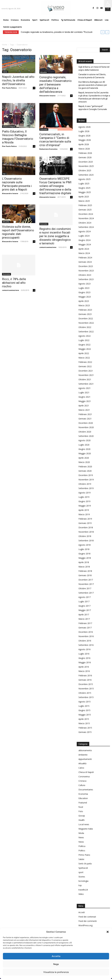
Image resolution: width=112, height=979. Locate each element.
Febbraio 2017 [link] (85, 623)
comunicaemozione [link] (47, 247)
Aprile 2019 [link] (83, 510)
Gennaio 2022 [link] (85, 366)
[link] (108, 4)
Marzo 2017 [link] (84, 618)
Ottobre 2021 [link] (84, 379)
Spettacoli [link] (83, 868)
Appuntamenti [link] (85, 759)
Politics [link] (81, 850)
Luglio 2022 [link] (83, 340)
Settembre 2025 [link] (86, 174)
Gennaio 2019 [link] (85, 523)
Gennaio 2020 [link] (85, 470)
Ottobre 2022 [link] (84, 327)
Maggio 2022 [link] (84, 349)
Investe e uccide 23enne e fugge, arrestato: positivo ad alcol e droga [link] (53, 32)
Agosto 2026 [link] (84, 127)
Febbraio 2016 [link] (85, 675)
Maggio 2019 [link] (84, 505)
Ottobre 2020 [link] (84, 431)
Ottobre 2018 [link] (84, 536)
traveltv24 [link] (83, 889)
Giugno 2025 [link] (84, 187)
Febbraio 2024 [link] (85, 257)
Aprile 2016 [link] (83, 666)
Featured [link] (82, 802)
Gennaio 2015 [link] (85, 732)
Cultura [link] (81, 785)
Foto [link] (80, 811)
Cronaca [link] (82, 780)
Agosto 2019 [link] (84, 492)
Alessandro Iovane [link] (47, 95)
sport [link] (80, 872)
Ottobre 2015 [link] (84, 693)
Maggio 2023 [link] (84, 296)
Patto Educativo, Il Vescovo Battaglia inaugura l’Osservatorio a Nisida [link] (17, 137)
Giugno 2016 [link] (84, 658)
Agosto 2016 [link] (84, 649)
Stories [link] (81, 876)
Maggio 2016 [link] (84, 662)
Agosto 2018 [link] (84, 544)
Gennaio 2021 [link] (85, 418)
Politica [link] (81, 846)
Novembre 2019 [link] (86, 479)
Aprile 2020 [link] (83, 457)
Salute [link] (81, 859)
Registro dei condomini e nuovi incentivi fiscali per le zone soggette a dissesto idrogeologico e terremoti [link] (55, 236)
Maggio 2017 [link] (84, 610)
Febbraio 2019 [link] (85, 518)
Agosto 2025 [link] (84, 179)
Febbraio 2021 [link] (85, 414)
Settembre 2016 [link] (86, 645)
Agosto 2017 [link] (84, 597)
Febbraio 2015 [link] (85, 727)
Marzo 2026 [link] (84, 148)
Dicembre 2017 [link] (85, 579)
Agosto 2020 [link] (84, 440)
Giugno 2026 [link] (84, 135)
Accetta (56, 956)
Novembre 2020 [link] (86, 427)
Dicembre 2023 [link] (85, 266)
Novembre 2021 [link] (86, 375)
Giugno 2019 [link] (84, 501)
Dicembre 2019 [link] (85, 475)
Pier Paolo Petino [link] (9, 88)
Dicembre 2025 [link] (85, 161)
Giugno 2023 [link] (84, 292)
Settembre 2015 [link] (86, 697)
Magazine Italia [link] (85, 828)
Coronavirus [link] (84, 776)
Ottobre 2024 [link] (84, 222)
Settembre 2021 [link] (86, 383)
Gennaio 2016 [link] (85, 679)
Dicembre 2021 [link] (85, 370)
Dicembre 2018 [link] (85, 527)
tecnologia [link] (83, 881)
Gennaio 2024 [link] (85, 261)
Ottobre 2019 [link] (84, 484)
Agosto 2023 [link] (84, 283)
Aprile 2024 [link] (83, 248)
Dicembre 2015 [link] (85, 684)
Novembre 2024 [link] (86, 218)
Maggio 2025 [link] (84, 192)
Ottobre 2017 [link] (84, 588)
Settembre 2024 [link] (86, 227)
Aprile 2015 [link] (83, 719)
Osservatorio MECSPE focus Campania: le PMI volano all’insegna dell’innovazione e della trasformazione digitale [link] (55, 186)
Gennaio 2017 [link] (85, 627)
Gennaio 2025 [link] (85, 209)
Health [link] (81, 820)
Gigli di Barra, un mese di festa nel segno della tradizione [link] (93, 68)
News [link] (81, 837)
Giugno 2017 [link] (84, 605)
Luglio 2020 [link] (83, 444)
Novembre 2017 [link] (86, 584)
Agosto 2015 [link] (84, 701)
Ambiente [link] (83, 754)
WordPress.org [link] (85, 925)
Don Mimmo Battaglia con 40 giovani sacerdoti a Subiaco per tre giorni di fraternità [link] (92, 85)
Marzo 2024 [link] (84, 253)
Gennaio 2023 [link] (85, 314)
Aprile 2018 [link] (83, 562)
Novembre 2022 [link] (86, 322)
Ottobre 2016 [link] (84, 640)
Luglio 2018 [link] (83, 549)
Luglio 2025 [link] (83, 183)
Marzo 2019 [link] (84, 514)
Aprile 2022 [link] (83, 353)
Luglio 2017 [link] (83, 601)
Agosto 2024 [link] (84, 231)
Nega (56, 964)
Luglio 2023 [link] (83, 288)
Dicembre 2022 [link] (85, 318)
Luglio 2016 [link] (83, 653)
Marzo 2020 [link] (84, 462)
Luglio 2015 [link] (83, 706)
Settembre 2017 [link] (86, 592)
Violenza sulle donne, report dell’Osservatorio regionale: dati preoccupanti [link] (18, 232)
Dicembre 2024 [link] (85, 214)
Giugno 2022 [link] (84, 344)
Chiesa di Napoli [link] (9, 127)
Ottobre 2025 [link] (84, 170)
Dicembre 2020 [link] (85, 423)
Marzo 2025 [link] (84, 201)
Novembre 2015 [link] (86, 688)
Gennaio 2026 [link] (85, 157)
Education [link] (83, 798)
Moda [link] (81, 833)
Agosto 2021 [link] (84, 388)
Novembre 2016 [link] (86, 636)
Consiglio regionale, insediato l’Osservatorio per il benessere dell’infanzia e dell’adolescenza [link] (55, 84)
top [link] (4, 174)
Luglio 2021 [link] (83, 392)
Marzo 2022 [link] (84, 357)
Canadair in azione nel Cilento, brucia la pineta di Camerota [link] (92, 76)
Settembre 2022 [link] (86, 331)
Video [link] (81, 894)
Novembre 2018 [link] (86, 531)
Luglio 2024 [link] (83, 235)
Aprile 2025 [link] (83, 196)
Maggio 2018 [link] (84, 558)
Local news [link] (83, 824)
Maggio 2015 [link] (84, 714)
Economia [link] (43, 129)
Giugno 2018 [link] (84, 553)
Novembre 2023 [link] (86, 270)
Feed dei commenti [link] (87, 921)
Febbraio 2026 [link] (85, 153)
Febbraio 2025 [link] (85, 205)
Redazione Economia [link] (48, 149)
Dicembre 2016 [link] (85, 632)
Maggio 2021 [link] (84, 401)
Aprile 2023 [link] (83, 301)
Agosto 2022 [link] (84, 336)
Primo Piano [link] (84, 854)
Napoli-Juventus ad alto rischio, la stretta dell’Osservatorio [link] (18, 80)
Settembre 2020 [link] (86, 436)
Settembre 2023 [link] (86, 279)
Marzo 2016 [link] (84, 671)
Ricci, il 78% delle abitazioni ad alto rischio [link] (14, 282)
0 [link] (34, 88)
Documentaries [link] (85, 789)
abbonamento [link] (85, 750)
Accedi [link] (81, 912)
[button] (107, 931)
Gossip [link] (81, 815)
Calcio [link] (5, 72)
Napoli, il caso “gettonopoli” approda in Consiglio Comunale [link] (92, 107)
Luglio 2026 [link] (83, 131)
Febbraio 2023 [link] (85, 309)
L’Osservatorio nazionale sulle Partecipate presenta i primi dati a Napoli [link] (17, 184)
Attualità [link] (43, 72)
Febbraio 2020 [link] (85, 466)
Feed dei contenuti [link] (87, 916)
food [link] (80, 807)
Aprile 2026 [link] (83, 144)
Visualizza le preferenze (56, 972)
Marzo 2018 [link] (84, 566)
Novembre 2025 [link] (86, 166)
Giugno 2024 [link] (84, 240)
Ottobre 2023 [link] (84, 275)
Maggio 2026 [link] (84, 140)
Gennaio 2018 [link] (85, 575)
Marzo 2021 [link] (84, 410)
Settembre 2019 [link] (86, 488)
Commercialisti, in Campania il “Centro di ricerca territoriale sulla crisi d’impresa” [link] (55, 139)
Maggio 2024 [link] (84, 244)
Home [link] (4, 44)
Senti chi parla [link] (85, 863)
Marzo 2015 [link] (84, 723)
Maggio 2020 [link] (84, 453)
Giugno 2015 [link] (84, 710)
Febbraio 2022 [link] (85, 362)
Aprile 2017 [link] (83, 614)
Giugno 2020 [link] (84, 449)
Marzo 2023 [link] (84, 305)
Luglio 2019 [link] (83, 497)
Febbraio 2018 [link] (85, 571)
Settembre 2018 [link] (86, 540)
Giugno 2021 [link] (84, 396)
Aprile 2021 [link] (83, 405)
